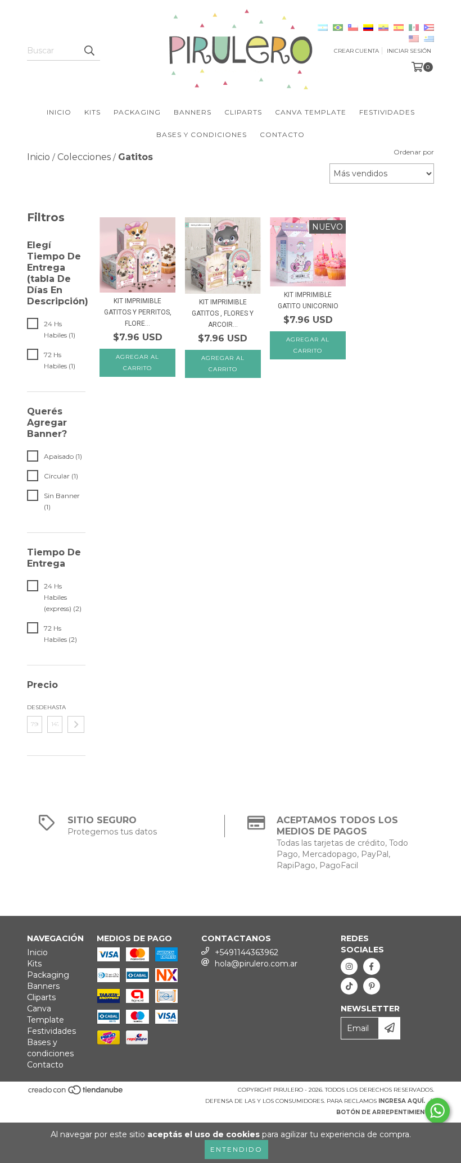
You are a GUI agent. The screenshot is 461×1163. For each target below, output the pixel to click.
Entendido (236, 1149)
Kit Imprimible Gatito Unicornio (308, 300)
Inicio (59, 112)
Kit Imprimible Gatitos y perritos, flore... (137, 312)
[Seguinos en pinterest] (371, 986)
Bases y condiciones (201, 134)
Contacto (282, 134)
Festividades (387, 112)
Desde (34, 707)
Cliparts (243, 112)
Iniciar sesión (409, 50)
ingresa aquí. (401, 1101)
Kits (92, 112)
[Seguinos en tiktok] (349, 986)
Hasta (54, 707)
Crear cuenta (356, 50)
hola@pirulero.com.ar (256, 964)
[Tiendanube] (76, 1093)
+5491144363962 (246, 952)
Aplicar (75, 724)
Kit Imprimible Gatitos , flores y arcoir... (223, 313)
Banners (192, 112)
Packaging (137, 112)
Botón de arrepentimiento (385, 1112)
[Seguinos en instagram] (349, 966)
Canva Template (310, 112)
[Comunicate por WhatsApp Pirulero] (437, 1111)
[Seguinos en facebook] (371, 966)
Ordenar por (414, 152)
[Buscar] (89, 50)
